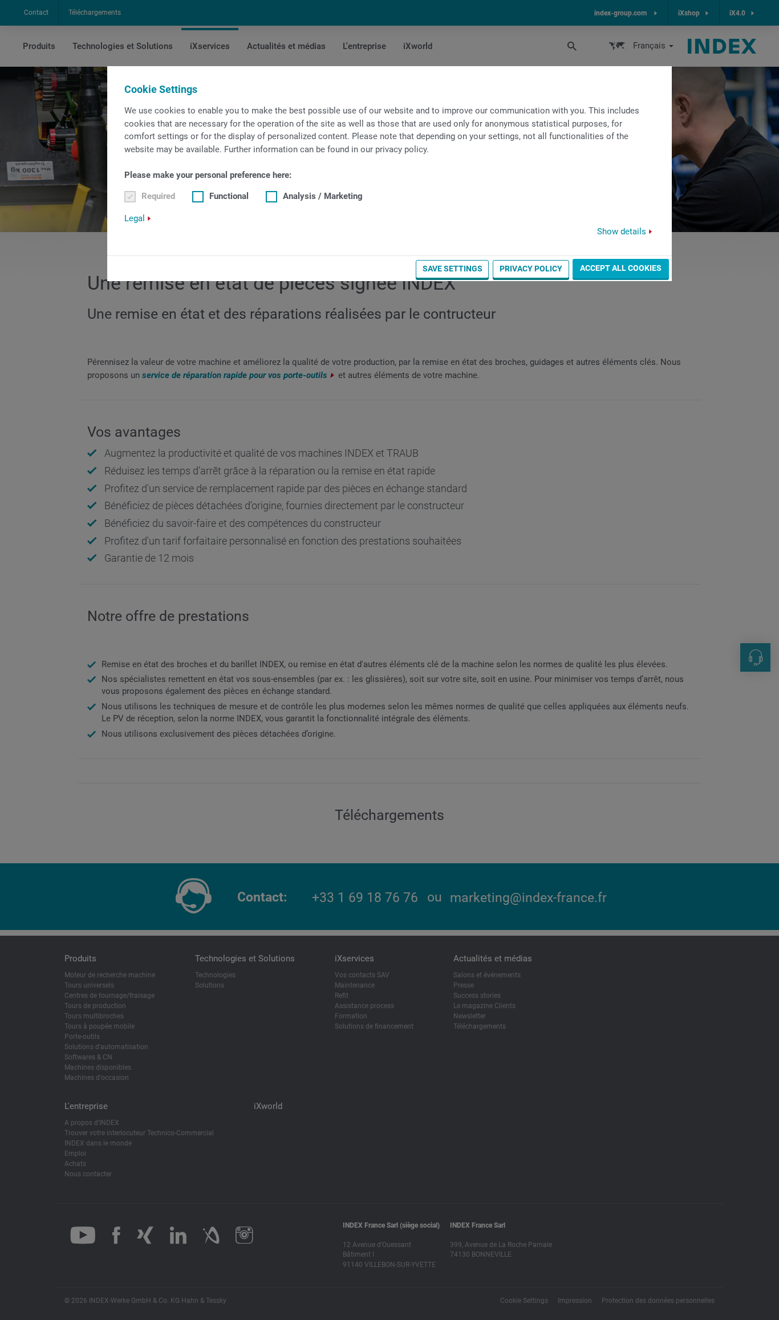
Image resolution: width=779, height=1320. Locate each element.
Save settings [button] (452, 268)
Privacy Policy (531, 268)
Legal (134, 218)
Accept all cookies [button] (621, 268)
